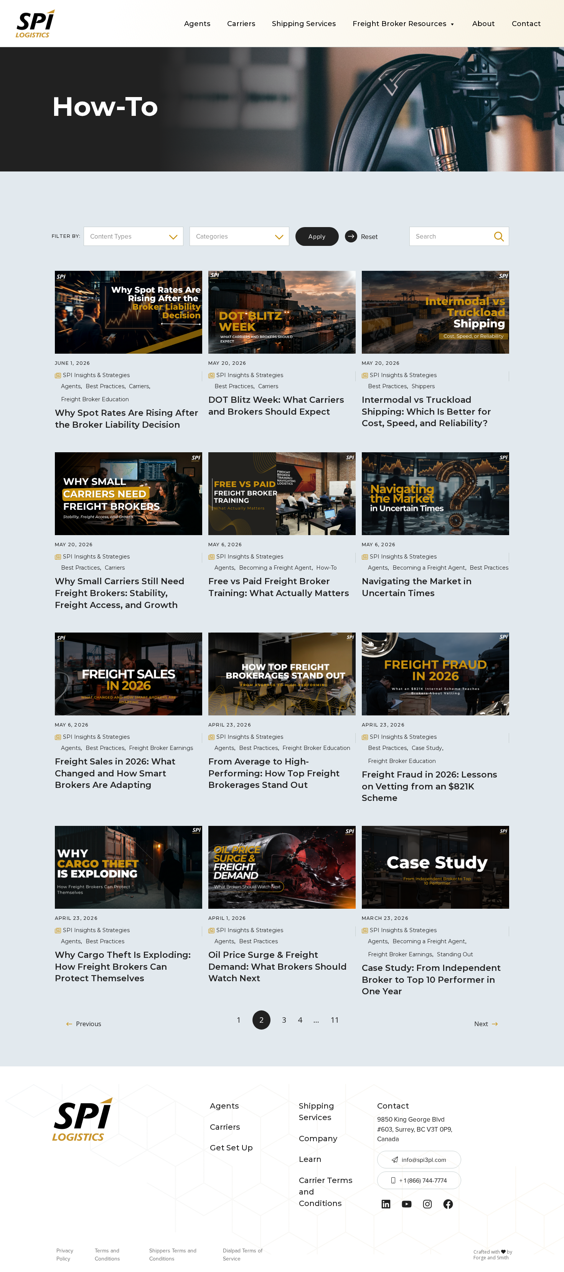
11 (335, 1020)
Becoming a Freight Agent (275, 567)
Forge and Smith (491, 1257)
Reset (369, 236)
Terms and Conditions (107, 1254)
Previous (88, 1024)
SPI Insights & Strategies (96, 375)
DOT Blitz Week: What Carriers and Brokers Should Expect (276, 406)
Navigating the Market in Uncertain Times (417, 587)
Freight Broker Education (95, 399)
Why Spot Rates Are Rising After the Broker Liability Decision (126, 419)
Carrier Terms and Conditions (326, 1192)
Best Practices (105, 386)
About (483, 24)
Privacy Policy (64, 1254)
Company (318, 1138)
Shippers (423, 386)
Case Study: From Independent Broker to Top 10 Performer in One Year (431, 980)
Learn (310, 1159)
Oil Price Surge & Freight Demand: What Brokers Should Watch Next (277, 967)
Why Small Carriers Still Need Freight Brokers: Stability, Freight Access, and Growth (120, 593)
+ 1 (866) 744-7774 (423, 1180)
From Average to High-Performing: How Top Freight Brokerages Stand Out (274, 773)
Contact (526, 24)
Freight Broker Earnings (161, 748)
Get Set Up (231, 1147)
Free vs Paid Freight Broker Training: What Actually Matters (279, 587)
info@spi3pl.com (424, 1159)
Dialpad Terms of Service (242, 1254)
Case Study (427, 748)
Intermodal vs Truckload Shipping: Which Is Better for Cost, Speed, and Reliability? (426, 412)
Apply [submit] (317, 236)
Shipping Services (304, 24)
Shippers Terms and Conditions (172, 1254)
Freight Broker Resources (399, 24)
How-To (326, 567)
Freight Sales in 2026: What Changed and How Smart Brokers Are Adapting (115, 773)
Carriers (241, 24)
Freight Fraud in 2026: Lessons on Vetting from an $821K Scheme (429, 786)
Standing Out (455, 954)
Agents (197, 24)
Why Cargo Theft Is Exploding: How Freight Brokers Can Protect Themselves (123, 967)
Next (481, 1024)
